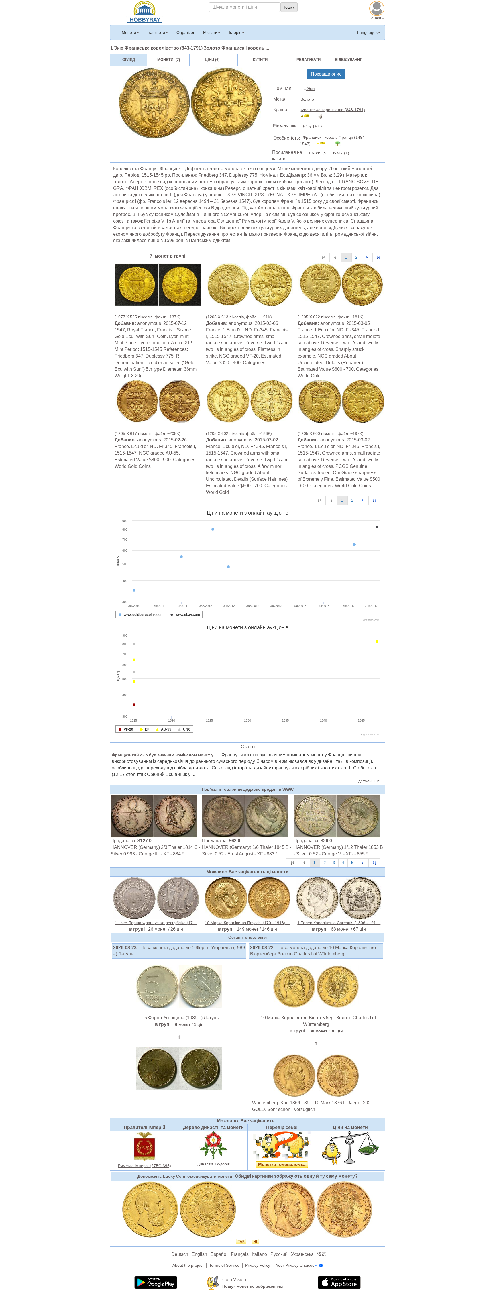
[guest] (377, 8)
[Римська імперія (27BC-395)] (144, 1146)
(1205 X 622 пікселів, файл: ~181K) (331, 317)
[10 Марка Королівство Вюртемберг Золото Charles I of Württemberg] (316, 986)
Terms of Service (224, 1265)
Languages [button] (367, 32)
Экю (310, 88)
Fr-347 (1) (340, 153)
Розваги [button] (210, 32)
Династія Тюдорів (213, 1164)
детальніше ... (371, 781)
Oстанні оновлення (247, 937)
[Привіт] (144, 11)
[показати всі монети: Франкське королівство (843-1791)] (307, 116)
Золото (307, 99)
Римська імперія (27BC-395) (144, 1165)
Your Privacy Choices (295, 1265)
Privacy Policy (257, 1265)
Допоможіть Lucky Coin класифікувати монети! (186, 1176)
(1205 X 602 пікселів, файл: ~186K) (239, 433)
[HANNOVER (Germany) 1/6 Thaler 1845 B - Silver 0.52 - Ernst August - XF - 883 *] (245, 816)
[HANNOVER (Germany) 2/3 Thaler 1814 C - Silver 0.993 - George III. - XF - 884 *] (154, 816)
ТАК (241, 1242)
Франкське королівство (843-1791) (333, 109)
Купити (260, 60)
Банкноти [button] (156, 32)
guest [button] (376, 18)
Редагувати (308, 60)
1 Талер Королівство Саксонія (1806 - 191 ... (338, 922)
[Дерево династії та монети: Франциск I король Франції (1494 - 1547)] (340, 144)
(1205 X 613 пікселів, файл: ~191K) (239, 317)
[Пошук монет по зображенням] (213, 1283)
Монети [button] (129, 32)
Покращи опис (326, 74)
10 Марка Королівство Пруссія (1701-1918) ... (247, 922)
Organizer (185, 32)
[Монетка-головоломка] (282, 1145)
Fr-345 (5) (318, 153)
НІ (255, 1242)
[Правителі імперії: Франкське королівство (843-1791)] (322, 116)
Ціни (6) (212, 60)
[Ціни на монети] (350, 1147)
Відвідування (348, 60)
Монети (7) (168, 60)
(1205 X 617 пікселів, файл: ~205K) (147, 433)
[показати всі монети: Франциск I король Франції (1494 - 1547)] (323, 144)
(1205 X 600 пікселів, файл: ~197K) (331, 433)
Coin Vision (234, 1279)
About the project (187, 1265)
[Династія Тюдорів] (213, 1145)
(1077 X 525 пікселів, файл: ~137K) (147, 317)
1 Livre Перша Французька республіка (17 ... (156, 922)
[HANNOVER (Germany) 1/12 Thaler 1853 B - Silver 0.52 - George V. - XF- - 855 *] (337, 816)
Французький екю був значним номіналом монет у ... (165, 755)
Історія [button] (235, 32)
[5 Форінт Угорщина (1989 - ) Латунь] (179, 986)
